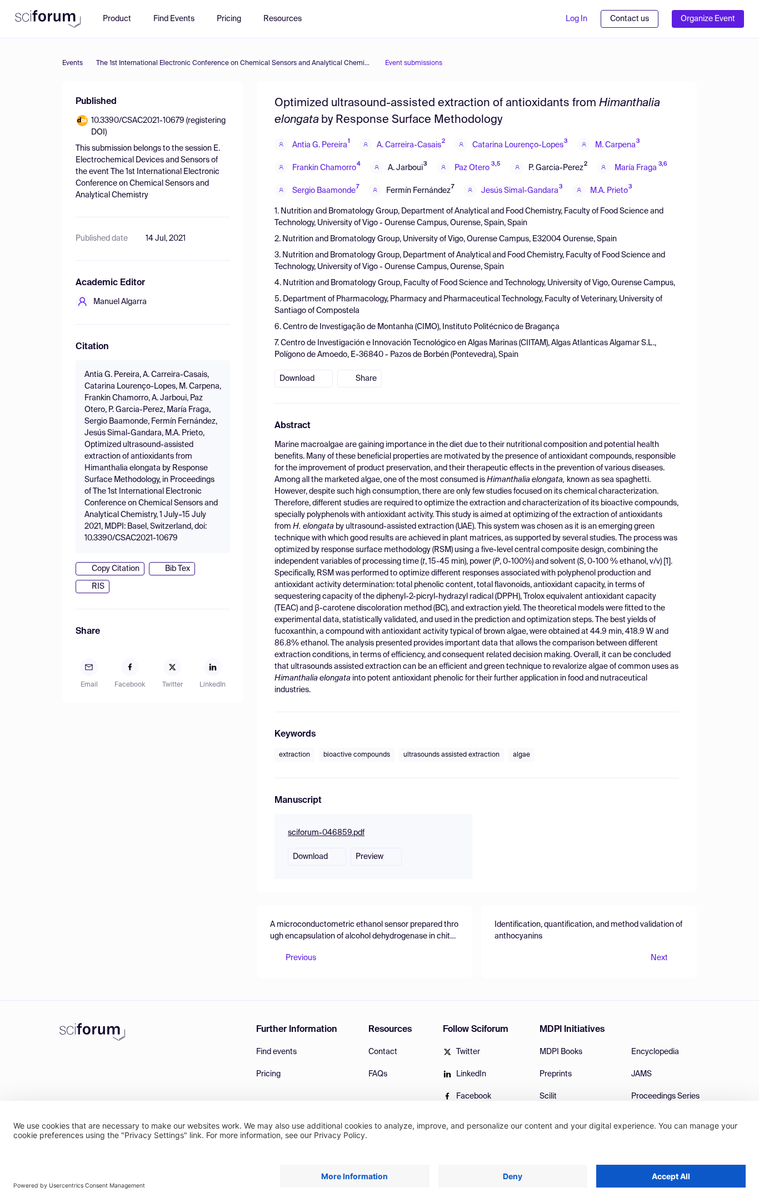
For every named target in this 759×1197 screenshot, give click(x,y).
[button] (288, 18)
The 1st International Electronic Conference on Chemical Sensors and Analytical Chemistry (234, 63)
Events (72, 63)
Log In (576, 19)
